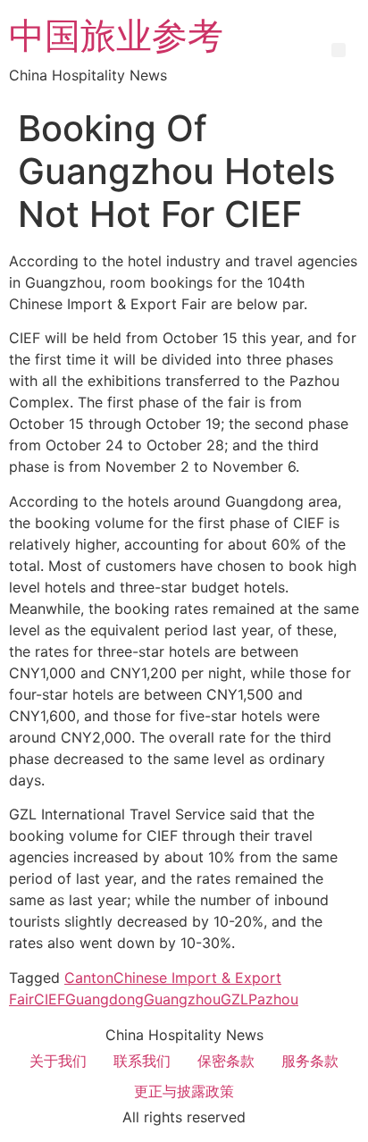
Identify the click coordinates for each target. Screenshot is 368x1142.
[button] (338, 50)
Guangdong (104, 999)
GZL (234, 999)
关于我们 (58, 1061)
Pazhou (273, 999)
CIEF (49, 999)
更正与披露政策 (184, 1091)
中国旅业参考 (116, 35)
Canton (88, 978)
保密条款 (226, 1061)
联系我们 (142, 1061)
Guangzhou (182, 999)
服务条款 (310, 1061)
